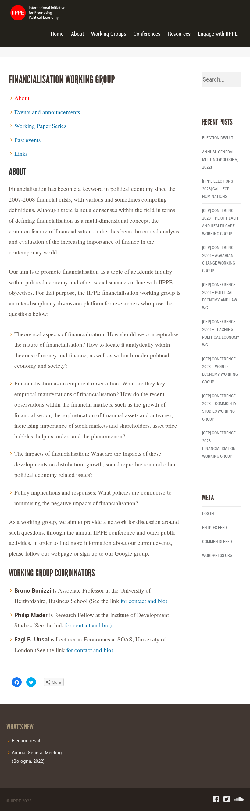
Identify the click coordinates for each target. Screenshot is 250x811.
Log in (208, 513)
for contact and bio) (144, 601)
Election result (217, 138)
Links (21, 153)
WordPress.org (217, 555)
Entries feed (214, 527)
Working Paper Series (40, 126)
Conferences (147, 34)
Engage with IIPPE (218, 34)
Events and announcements (47, 112)
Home (57, 34)
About (77, 34)
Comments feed (217, 541)
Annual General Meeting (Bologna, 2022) (220, 160)
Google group (131, 553)
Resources (179, 34)
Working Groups (108, 34)
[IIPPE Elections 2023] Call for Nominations (217, 189)
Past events (27, 140)
